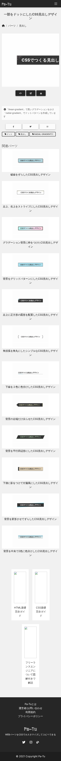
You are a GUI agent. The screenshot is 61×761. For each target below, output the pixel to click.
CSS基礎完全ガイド (41, 611)
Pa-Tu (41, 756)
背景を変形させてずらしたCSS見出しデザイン (30, 519)
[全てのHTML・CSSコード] (20, 93)
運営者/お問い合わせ (30, 708)
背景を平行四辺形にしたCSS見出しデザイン (30, 450)
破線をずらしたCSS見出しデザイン (30, 174)
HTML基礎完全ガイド (20, 611)
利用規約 (30, 712)
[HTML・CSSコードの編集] (31, 93)
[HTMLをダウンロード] (41, 93)
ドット (9, 134)
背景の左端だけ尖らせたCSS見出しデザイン (30, 418)
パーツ (12, 25)
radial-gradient (43, 134)
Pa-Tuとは (30, 704)
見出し (23, 25)
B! (47, 126)
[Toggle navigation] (56, 4)
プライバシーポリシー (30, 716)
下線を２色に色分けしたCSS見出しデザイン (30, 386)
